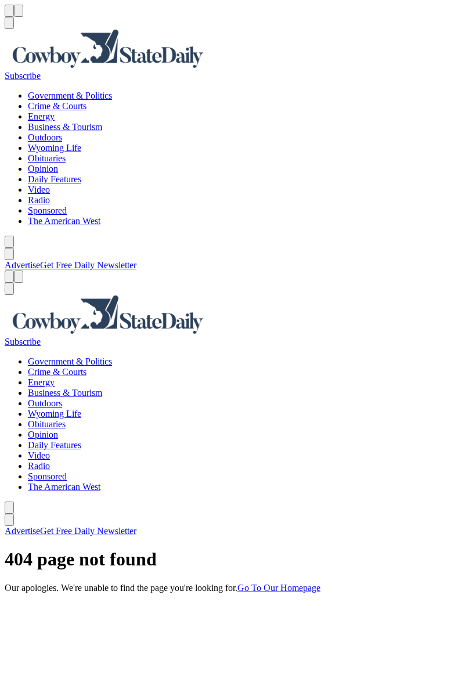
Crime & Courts (57, 106)
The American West (64, 221)
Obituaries (47, 158)
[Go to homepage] (238, 50)
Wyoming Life (54, 148)
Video (39, 189)
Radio (39, 200)
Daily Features (54, 179)
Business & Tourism (65, 127)
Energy (41, 116)
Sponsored (47, 210)
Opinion (43, 169)
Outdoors (45, 137)
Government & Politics (70, 95)
